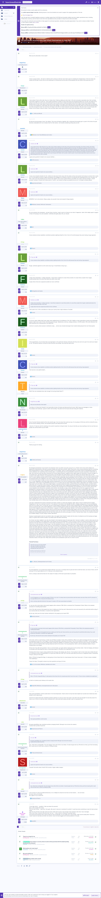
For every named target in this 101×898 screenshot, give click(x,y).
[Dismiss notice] (97, 8)
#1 (97, 53)
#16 (97, 382)
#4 (97, 119)
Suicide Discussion (43, 837)
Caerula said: (33, 168)
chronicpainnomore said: (35, 594)
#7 (97, 188)
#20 (97, 465)
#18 (97, 419)
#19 (97, 442)
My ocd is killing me (28, 853)
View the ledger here (28, 15)
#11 (97, 275)
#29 (97, 779)
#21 (97, 567)
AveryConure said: (34, 715)
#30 (97, 804)
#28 (97, 758)
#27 (97, 734)
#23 (97, 622)
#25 (97, 691)
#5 (97, 140)
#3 (97, 97)
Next (23, 49)
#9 (97, 232)
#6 (97, 165)
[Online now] (22, 812)
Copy (49, 27)
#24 (97, 670)
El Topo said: (33, 257)
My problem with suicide (35, 858)
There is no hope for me (29, 836)
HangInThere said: (34, 401)
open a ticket (36, 22)
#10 (97, 254)
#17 (97, 398)
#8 (97, 210)
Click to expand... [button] (63, 554)
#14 (97, 339)
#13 (97, 318)
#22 (97, 591)
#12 (97, 296)
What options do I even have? (30, 848)
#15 (97, 361)
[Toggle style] (4, 23)
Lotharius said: (33, 143)
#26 (97, 712)
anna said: (32, 737)
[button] (3, 2)
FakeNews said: (33, 299)
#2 (97, 76)
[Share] (96, 53)
